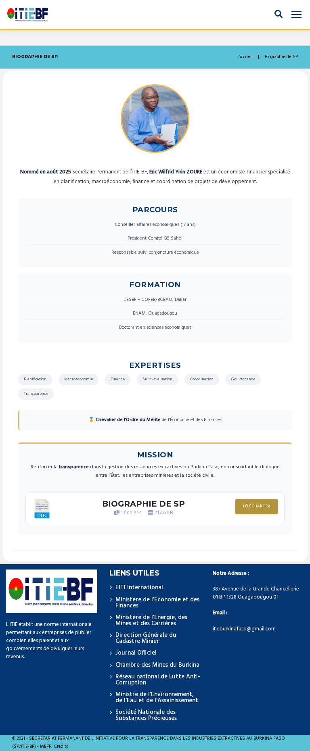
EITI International (139, 587)
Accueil (245, 57)
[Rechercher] (278, 14)
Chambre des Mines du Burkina (157, 665)
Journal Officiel (136, 653)
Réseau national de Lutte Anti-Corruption (157, 680)
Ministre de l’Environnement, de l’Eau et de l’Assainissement (156, 697)
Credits (61, 746)
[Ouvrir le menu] (296, 14)
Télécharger (256, 506)
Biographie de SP (143, 504)
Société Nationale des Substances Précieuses (146, 715)
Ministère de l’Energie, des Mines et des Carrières (151, 620)
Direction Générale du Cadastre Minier (145, 638)
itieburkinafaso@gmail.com (244, 629)
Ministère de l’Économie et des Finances (157, 603)
